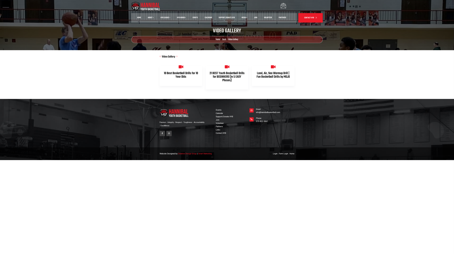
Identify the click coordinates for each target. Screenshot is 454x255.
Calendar (208, 17)
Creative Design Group (187, 154)
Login (275, 154)
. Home (291, 154)
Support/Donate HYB (227, 17)
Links (218, 130)
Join (255, 17)
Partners (282, 17)
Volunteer (268, 17)
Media (244, 17)
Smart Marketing (205, 154)
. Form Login (283, 154)
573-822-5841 (262, 121)
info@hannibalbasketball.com (268, 112)
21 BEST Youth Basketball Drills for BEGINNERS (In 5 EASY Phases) (227, 77)
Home (139, 17)
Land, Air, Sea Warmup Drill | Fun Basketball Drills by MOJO (273, 75)
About (150, 17)
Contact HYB (309, 17)
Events (195, 17)
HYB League (165, 17)
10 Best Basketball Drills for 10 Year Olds (181, 75)
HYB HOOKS (181, 17)
